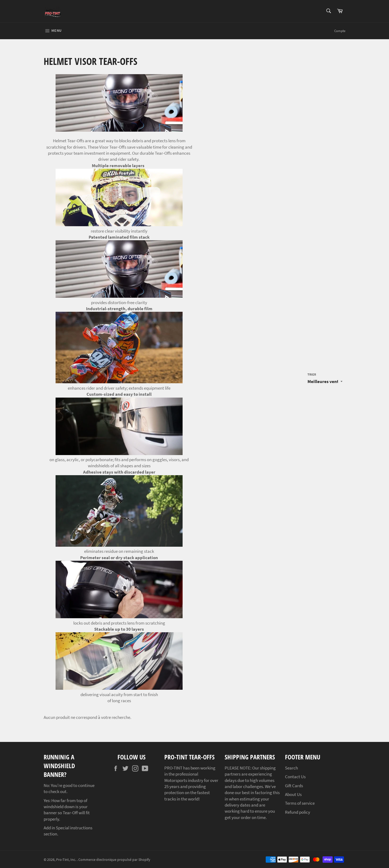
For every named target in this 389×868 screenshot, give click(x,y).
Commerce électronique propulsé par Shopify (114, 859)
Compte (339, 31)
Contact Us (295, 777)
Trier (311, 374)
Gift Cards (294, 786)
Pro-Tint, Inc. (66, 859)
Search (291, 768)
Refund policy (297, 812)
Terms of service (300, 803)
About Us (293, 794)
